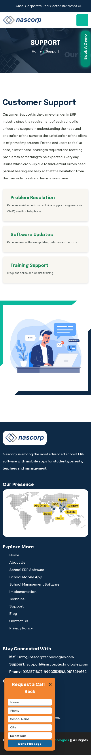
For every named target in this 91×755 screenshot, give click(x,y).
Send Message (30, 744)
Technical (17, 599)
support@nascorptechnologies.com (48, 664)
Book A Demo (85, 47)
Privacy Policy (21, 628)
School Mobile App (25, 577)
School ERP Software (26, 570)
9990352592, (55, 672)
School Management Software (34, 584)
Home (37, 51)
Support (16, 606)
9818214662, (77, 672)
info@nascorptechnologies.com (41, 657)
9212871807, (33, 672)
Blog (13, 613)
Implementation (22, 592)
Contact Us (18, 621)
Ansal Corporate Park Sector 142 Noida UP (48, 6)
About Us (17, 562)
